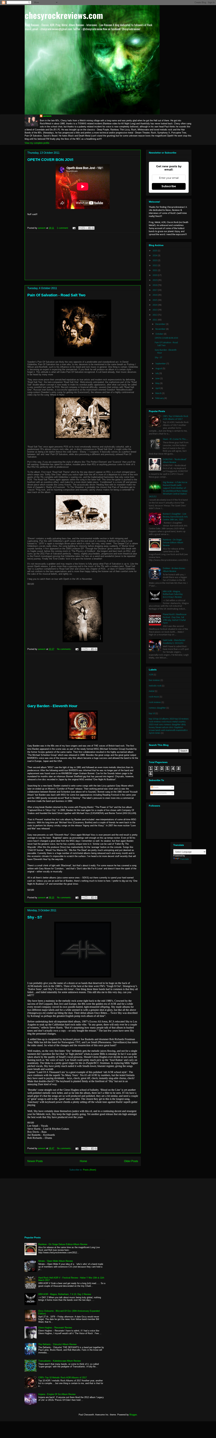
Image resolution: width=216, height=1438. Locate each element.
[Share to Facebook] (89, 228)
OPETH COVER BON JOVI (50, 160)
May (157, 383)
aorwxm (47, 116)
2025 (155, 250)
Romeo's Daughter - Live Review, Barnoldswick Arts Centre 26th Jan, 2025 (175, 517)
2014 (155, 305)
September (160, 363)
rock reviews (155, 702)
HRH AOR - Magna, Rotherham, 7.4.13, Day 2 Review (64, 1294)
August (159, 368)
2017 (155, 290)
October (159, 334)
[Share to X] (86, 228)
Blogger (133, 1414)
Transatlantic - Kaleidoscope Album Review (59, 1361)
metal (151, 691)
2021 (155, 270)
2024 (155, 255)
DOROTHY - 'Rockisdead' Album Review (174, 461)
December (160, 324)
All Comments (160, 793)
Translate (184, 859)
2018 (155, 285)
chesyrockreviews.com (64, 15)
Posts (156, 787)
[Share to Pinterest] (92, 228)
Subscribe (168, 186)
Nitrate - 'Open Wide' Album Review (55, 1261)
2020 (155, 275)
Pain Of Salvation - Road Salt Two (56, 295)
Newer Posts (35, 1161)
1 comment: (63, 228)
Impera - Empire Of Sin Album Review (56, 1394)
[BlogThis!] (83, 228)
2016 (155, 295)
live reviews (154, 680)
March (158, 393)
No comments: (64, 649)
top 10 (152, 713)
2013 (155, 310)
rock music (154, 697)
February (159, 398)
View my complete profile (37, 143)
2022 (155, 265)
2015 (155, 300)
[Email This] (80, 228)
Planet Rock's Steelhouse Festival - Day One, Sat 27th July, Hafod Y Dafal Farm (174, 618)
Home (83, 1161)
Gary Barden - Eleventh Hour (52, 706)
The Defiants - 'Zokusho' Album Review (57, 1344)
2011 (155, 320)
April (157, 388)
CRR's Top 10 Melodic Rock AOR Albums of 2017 (175, 417)
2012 (155, 315)
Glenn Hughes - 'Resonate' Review (55, 1327)
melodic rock (155, 686)
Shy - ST (34, 917)
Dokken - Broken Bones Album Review (174, 570)
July (157, 373)
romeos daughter (157, 708)
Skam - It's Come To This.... (175, 439)
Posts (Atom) (89, 1169)
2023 (155, 260)
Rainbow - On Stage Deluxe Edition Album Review (173, 543)
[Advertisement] (82, 256)
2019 (155, 280)
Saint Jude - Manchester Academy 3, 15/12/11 (174, 641)
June (157, 378)
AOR (151, 674)
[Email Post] (73, 228)
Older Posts (131, 1161)
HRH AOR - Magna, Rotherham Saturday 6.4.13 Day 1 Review (173, 594)
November (160, 329)
